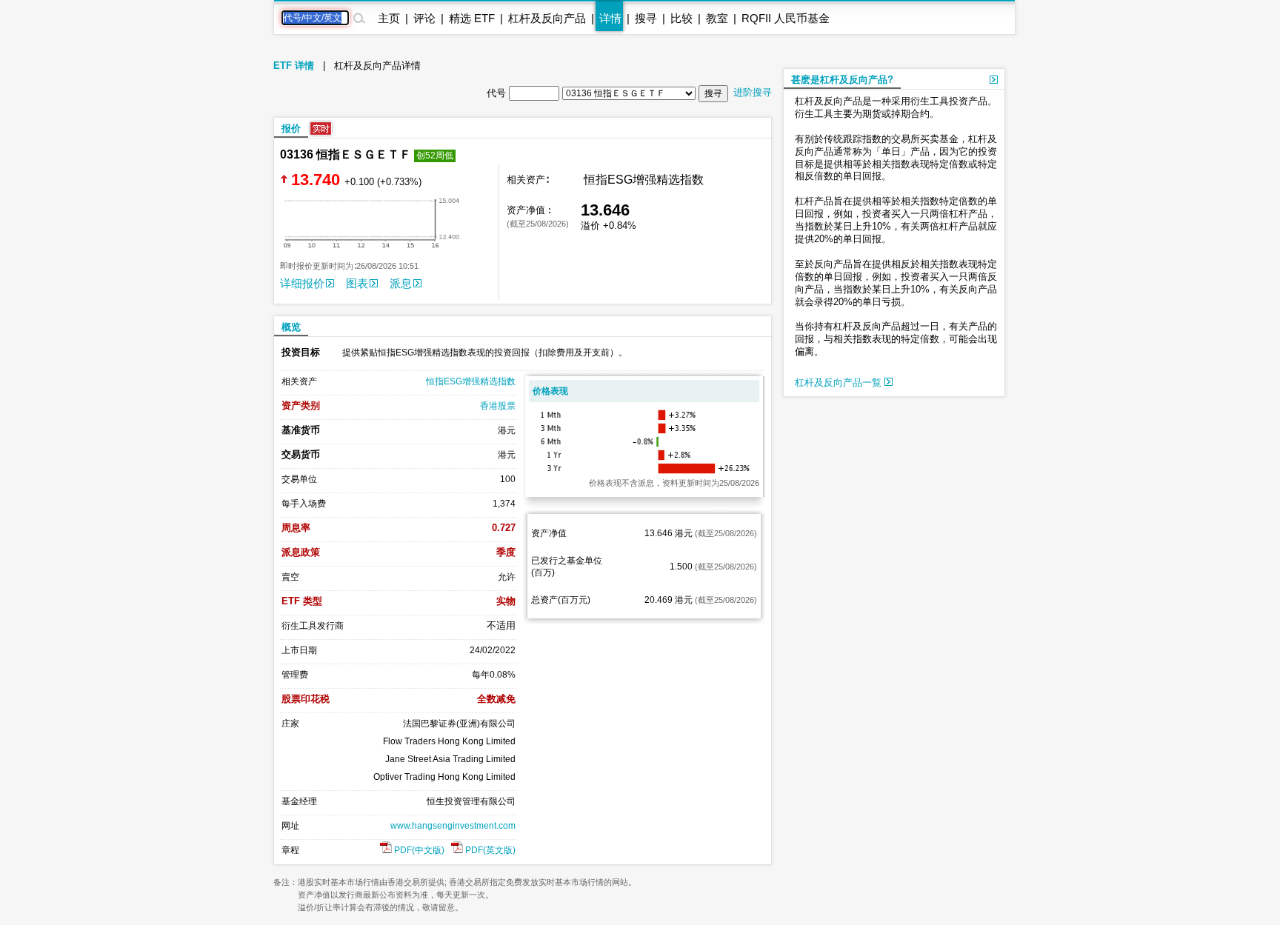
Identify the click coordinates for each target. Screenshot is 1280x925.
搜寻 (646, 18)
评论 (424, 18)
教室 (717, 18)
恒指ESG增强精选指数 (471, 381)
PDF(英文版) (489, 850)
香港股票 (498, 406)
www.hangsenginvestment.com (453, 826)
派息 (401, 283)
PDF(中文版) (418, 850)
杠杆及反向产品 (547, 18)
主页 (389, 18)
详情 (610, 18)
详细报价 (302, 283)
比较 (681, 18)
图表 (357, 283)
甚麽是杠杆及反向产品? (842, 79)
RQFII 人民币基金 (785, 18)
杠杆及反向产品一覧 (839, 382)
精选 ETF (472, 18)
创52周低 (434, 155)
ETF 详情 (293, 65)
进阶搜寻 (752, 92)
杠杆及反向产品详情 (377, 65)
